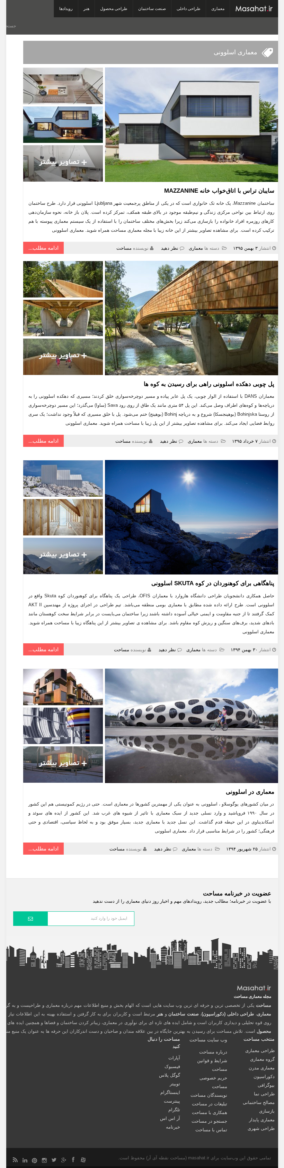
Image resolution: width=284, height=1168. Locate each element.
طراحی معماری (260, 1050)
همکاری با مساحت (209, 1112)
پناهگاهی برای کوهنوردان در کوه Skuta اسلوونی (212, 583)
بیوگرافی (266, 1085)
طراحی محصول (113, 8)
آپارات (174, 1057)
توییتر (175, 1083)
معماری (217, 8)
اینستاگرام (170, 1092)
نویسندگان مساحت (208, 1095)
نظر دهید (169, 248)
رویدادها (66, 8)
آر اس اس (170, 1118)
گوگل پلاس (169, 1075)
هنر (86, 8)
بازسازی (267, 1111)
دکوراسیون (264, 1076)
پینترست (172, 1101)
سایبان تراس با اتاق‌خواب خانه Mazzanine (219, 190)
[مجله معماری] (254, 8)
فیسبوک (172, 1066)
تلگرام (174, 1109)
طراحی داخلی (189, 8)
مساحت (124, 248)
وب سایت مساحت (208, 1039)
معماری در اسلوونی (250, 792)
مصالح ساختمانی (259, 1102)
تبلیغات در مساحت (209, 1103)
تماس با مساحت (211, 1129)
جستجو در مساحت (209, 1121)
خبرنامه (173, 1127)
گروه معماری (262, 1059)
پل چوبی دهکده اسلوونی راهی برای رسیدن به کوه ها (209, 384)
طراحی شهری (261, 1128)
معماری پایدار (262, 1119)
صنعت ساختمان (152, 8)
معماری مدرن (262, 1067)
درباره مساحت (213, 1052)
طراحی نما (264, 1093)
